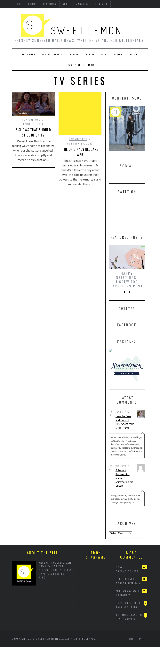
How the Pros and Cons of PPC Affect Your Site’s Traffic (125, 423)
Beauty (74, 54)
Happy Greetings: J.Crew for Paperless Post (127, 280)
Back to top (135, 640)
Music (91, 65)
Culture (90, 54)
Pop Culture (31, 119)
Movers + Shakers (53, 54)
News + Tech (73, 65)
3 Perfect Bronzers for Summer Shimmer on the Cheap (124, 479)
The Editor (28, 54)
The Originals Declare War (80, 152)
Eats (103, 54)
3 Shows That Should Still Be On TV (33, 132)
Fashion (118, 54)
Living (133, 54)
